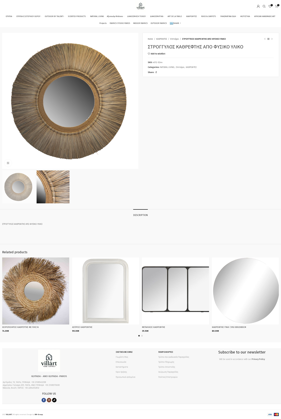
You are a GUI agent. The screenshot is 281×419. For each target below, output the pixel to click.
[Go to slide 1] (139, 335)
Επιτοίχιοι (174, 39)
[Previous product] (265, 39)
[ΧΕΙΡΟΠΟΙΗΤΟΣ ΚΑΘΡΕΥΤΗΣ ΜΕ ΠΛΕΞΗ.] (35, 290)
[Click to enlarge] (8, 163)
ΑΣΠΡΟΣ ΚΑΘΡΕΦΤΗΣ (82, 327)
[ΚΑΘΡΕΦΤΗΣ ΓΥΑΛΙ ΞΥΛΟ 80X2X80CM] (245, 290)
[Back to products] (268, 39)
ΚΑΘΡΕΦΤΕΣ (161, 39)
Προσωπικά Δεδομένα (125, 377)
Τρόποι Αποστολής (166, 367)
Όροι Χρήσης (121, 372)
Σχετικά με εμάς (124, 352)
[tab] (140, 213)
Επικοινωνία (121, 362)
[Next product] (272, 39)
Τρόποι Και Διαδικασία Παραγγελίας (173, 357)
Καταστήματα (122, 367)
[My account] (258, 6)
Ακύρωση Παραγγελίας (168, 372)
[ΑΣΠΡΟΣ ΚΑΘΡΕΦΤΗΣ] (105, 290)
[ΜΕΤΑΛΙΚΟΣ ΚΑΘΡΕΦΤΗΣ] (175, 290)
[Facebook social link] (156, 72)
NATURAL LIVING (167, 67)
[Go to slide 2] (142, 335)
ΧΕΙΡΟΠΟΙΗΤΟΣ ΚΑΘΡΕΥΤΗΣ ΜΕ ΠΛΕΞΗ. (20, 327)
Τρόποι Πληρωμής (166, 362)
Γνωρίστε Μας (122, 357)
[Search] (264, 6)
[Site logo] (140, 6)
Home (150, 39)
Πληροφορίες (165, 352)
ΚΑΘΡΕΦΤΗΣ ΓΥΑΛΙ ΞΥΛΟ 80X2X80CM (229, 327)
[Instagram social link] (49, 400)
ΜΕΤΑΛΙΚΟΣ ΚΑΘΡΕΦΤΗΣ (153, 327)
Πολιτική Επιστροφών (168, 377)
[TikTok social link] (54, 400)
